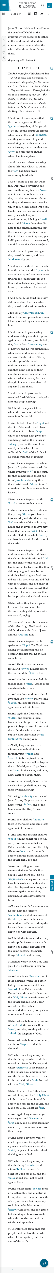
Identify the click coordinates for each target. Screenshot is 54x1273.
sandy (12, 1210)
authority (26, 796)
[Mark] (4, 46)
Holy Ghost (20, 997)
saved (12, 1029)
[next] (40, 1270)
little (11, 1123)
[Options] (48, 14)
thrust (26, 514)
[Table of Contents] (3, 14)
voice (44, 190)
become (34, 1118)
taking (12, 444)
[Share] (4, 57)
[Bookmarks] (35, 14)
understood (16, 259)
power (29, 699)
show (34, 484)
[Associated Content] (51, 68)
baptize (13, 703)
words (29, 754)
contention (15, 915)
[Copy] (4, 52)
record (13, 989)
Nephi (26, 645)
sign (16, 171)
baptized (17, 1025)
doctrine (14, 970)
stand (17, 770)
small (43, 219)
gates (12, 1178)
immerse (39, 819)
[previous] (13, 1270)
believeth (22, 1067)
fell (31, 472)
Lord (12, 503)
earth (43, 535)
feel (11, 522)
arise (29, 684)
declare (37, 1189)
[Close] (4, 39)
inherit (13, 1033)
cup (39, 431)
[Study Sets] (29, 14)
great (12, 152)
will (26, 452)
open (40, 270)
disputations (16, 879)
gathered (14, 126)
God (34, 531)
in (42, 313)
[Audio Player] (44, 1263)
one (23, 851)
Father (27, 805)
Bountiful (41, 135)
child (12, 1150)
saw (17, 344)
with (35, 1080)
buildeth (22, 1169)
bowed (25, 669)
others (12, 718)
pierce (26, 223)
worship (23, 634)
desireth (13, 758)
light (41, 423)
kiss (32, 673)
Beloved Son (31, 313)
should (21, 955)
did (46, 558)
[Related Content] (42, 14)
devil (16, 919)
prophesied (22, 480)
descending (35, 344)
